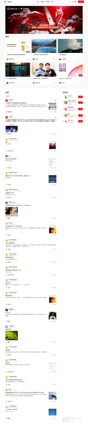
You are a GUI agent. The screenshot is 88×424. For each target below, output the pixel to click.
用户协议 (71, 417)
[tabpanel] (30, 258)
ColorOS (80, 75)
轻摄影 (55, 51)
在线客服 (64, 417)
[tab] (7, 92)
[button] (75, 2)
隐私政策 (68, 417)
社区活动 (28, 51)
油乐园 (55, 75)
